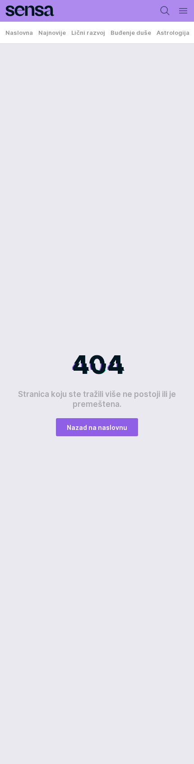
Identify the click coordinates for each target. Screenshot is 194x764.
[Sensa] (27, 10)
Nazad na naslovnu (97, 427)
